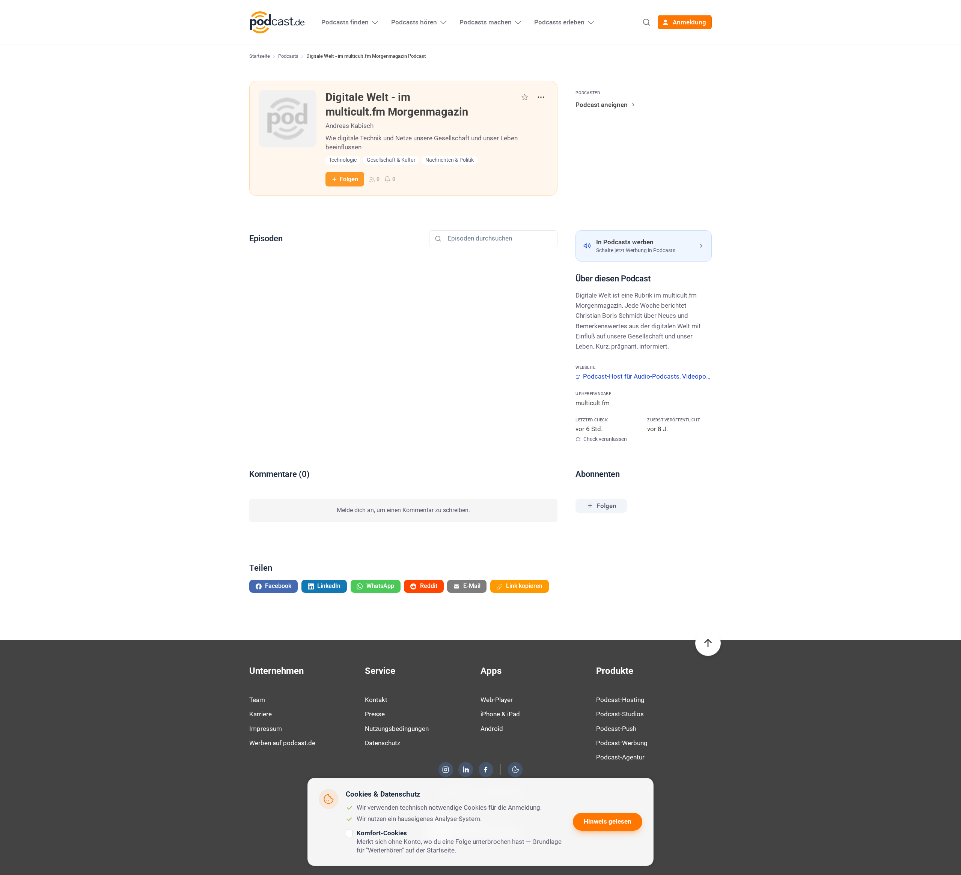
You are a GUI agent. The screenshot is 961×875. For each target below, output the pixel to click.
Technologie (343, 160)
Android (491, 728)
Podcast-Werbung (622, 743)
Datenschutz (382, 743)
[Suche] (646, 22)
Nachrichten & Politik (449, 160)
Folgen (349, 179)
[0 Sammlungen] (524, 97)
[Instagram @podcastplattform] (445, 769)
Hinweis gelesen (607, 821)
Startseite (259, 56)
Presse (375, 714)
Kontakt (376, 700)
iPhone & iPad (500, 714)
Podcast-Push (616, 728)
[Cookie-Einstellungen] (515, 769)
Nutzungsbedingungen (397, 728)
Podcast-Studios (620, 714)
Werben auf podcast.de (282, 743)
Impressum (265, 728)
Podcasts (288, 56)
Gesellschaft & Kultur (391, 160)
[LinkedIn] (466, 769)
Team (257, 700)
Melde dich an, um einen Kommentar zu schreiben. (403, 510)
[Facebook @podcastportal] (486, 769)
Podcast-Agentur (620, 757)
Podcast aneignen (601, 104)
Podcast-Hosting (620, 700)
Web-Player (496, 700)
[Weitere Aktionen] (541, 97)
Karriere (260, 714)
